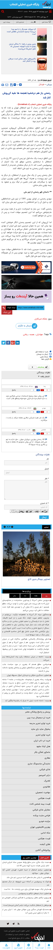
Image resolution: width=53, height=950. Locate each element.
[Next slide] (5, 527)
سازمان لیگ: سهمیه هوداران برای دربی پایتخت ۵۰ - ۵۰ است (26, 889)
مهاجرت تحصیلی (43, 792)
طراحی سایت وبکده (41, 815)
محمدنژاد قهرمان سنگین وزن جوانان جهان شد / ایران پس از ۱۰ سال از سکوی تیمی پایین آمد (25, 911)
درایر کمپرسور (44, 775)
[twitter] (3, 343)
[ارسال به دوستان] (6, 84)
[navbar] (50, 11)
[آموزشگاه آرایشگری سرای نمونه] (26, 296)
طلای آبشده (45, 844)
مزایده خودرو (44, 821)
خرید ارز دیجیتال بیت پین (38, 717)
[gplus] (13, 343)
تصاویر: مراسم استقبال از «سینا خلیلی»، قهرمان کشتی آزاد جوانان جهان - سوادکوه (25, 871)
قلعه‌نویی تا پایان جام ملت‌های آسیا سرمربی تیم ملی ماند (28, 877)
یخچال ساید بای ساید (40, 729)
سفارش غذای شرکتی (41, 809)
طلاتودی (46, 786)
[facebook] (8, 343)
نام (48, 458)
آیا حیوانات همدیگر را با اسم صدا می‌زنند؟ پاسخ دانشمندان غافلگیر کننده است (21, 31)
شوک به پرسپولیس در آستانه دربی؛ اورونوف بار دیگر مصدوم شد (25, 883)
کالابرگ (47, 781)
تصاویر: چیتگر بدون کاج (39, 579)
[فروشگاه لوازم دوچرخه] (26, 282)
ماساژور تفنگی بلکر (42, 752)
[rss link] (18, 923)
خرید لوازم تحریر (43, 735)
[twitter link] (8, 923)
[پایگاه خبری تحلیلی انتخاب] (46, 4)
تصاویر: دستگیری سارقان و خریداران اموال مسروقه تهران (28, 675)
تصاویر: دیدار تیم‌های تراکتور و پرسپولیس (33, 893)
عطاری (47, 758)
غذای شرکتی (45, 769)
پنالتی (25, 334)
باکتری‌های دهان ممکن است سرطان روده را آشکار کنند (22, 60)
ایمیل (47, 468)
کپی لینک (7, 312)
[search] (3, 12)
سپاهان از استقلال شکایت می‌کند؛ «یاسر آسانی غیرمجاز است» (26, 905)
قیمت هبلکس (44, 798)
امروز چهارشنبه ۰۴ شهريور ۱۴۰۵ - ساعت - (32, 11)
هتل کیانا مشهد (43, 746)
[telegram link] (13, 923)
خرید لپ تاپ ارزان (42, 740)
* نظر (47, 478)
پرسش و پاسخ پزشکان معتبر (37, 712)
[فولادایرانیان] (26, 267)
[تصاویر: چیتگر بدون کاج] (26, 553)
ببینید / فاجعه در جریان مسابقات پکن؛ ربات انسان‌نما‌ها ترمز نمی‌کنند (25, 658)
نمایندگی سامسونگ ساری (39, 763)
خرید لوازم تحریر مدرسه (40, 723)
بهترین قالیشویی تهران (40, 827)
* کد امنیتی (44, 503)
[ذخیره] (11, 85)
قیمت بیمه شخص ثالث (40, 804)
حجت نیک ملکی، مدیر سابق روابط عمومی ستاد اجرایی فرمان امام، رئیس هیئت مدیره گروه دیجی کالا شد (25, 864)
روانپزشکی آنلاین (42, 850)
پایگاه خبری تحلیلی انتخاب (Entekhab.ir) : (34, 104)
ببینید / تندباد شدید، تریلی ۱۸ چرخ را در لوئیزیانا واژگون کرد (27, 700)
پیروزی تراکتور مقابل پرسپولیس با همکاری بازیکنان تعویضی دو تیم (25, 899)
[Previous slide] (12, 527)
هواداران (39, 334)
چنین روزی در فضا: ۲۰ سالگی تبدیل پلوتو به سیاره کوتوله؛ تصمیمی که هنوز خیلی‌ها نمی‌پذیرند (22, 46)
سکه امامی (45, 833)
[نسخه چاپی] (2, 84)
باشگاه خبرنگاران (40, 318)
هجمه (32, 334)
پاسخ (14, 390)
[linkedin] (17, 343)
